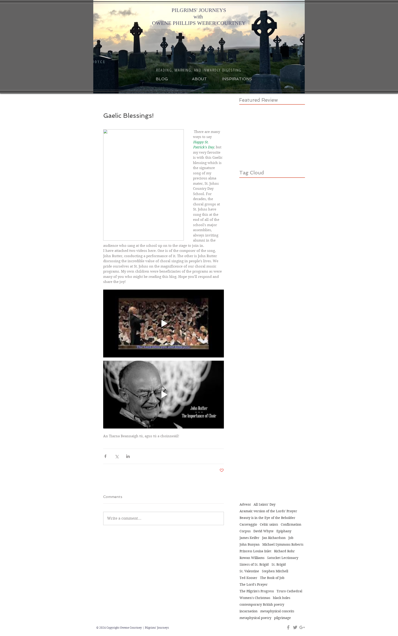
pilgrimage (282, 618)
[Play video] (163, 323)
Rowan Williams (252, 558)
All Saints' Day (264, 504)
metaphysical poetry (255, 618)
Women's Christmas (255, 598)
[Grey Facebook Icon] (288, 627)
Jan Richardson (274, 538)
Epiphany (283, 531)
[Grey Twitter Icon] (295, 627)
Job (290, 538)
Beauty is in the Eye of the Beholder (267, 518)
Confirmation (291, 525)
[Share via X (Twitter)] (116, 456)
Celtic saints (269, 525)
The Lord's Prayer (254, 585)
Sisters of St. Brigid (254, 565)
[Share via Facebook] (105, 456)
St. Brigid (279, 565)
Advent (245, 504)
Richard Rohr (284, 551)
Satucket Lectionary (282, 558)
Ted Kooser (248, 578)
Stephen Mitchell (275, 571)
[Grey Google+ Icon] (302, 627)
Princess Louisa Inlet (255, 551)
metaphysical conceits (277, 611)
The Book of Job (272, 578)
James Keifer (249, 538)
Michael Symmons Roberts (282, 545)
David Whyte (263, 531)
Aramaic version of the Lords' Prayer (268, 511)
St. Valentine (249, 571)
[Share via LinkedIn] (128, 456)
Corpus (245, 531)
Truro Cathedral (289, 591)
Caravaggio (248, 525)
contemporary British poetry (262, 605)
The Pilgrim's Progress (257, 591)
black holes (281, 598)
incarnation (249, 611)
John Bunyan (250, 545)
